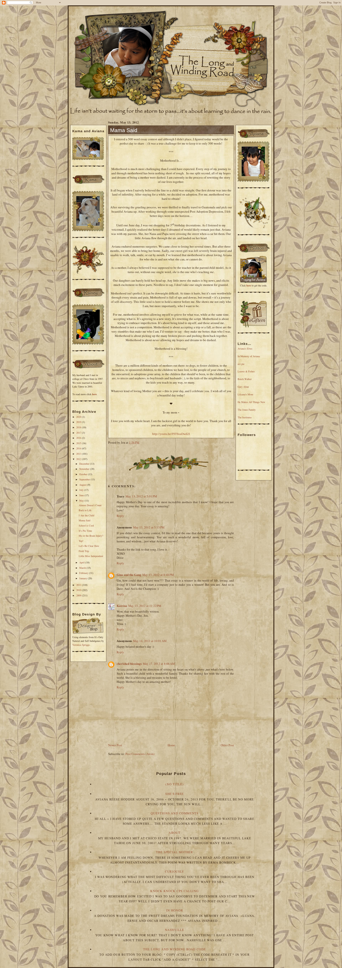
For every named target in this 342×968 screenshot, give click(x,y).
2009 (79, 595)
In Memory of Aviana (249, 356)
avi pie (241, 364)
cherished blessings (129, 663)
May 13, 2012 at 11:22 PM (144, 606)
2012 (79, 459)
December (84, 463)
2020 (79, 416)
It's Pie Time (85, 530)
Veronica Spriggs (81, 644)
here (94, 394)
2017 (79, 432)
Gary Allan (243, 386)
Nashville (174, 930)
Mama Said (84, 520)
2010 (79, 590)
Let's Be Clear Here (89, 546)
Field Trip (84, 551)
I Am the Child (86, 515)
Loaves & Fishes (246, 371)
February (84, 573)
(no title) (174, 784)
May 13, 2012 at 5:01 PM (141, 496)
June (82, 495)
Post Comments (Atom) (140, 754)
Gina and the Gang (129, 574)
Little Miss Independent (91, 556)
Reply (120, 516)
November (84, 469)
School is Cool (86, 525)
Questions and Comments (174, 813)
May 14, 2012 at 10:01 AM (150, 641)
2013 (79, 453)
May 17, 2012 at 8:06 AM (159, 664)
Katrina (122, 606)
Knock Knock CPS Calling (174, 891)
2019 (79, 422)
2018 (79, 427)
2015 (79, 443)
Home (171, 745)
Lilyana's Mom (245, 394)
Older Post (227, 745)
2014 (79, 448)
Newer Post (115, 745)
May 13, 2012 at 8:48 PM (158, 575)
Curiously (174, 871)
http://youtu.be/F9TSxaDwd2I (171, 434)
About (174, 833)
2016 (79, 438)
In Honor (174, 910)
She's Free (174, 794)
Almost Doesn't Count (90, 505)
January (83, 578)
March (83, 567)
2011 (79, 585)
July (81, 490)
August (83, 484)
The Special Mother (174, 852)
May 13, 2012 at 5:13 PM (148, 527)
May (82, 500)
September (85, 479)
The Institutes (245, 417)
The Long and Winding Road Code (174, 949)
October (83, 474)
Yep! (81, 541)
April (82, 562)
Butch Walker (245, 379)
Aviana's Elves (245, 348)
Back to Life (85, 510)
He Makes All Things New (251, 402)
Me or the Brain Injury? (91, 535)
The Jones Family (247, 409)
